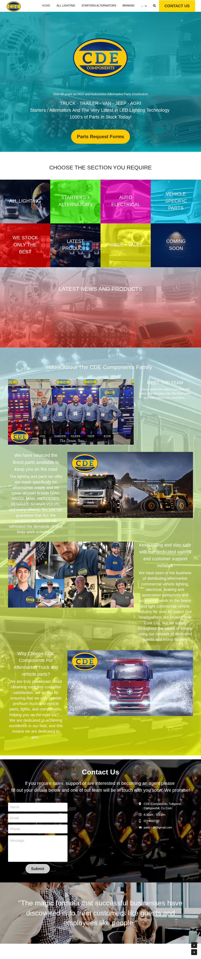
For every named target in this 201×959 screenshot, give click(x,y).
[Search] (154, 6)
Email (14, 818)
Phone (15, 829)
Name (14, 807)
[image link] (14, 5)
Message (17, 841)
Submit (37, 869)
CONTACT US (177, 6)
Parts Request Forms (100, 136)
